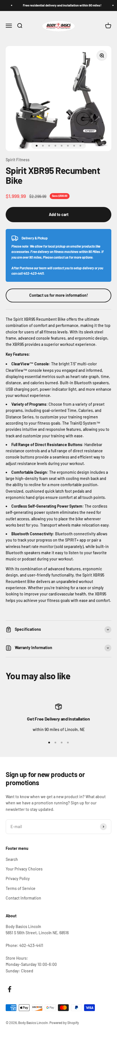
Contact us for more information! (58, 295)
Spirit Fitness (18, 159)
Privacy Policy (18, 878)
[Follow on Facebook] (9, 989)
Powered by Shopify (64, 1023)
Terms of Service (20, 888)
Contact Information (23, 898)
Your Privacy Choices (24, 868)
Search (12, 859)
